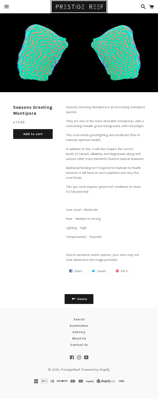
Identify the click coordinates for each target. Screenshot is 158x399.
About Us (79, 338)
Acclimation (79, 326)
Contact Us (79, 345)
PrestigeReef (70, 369)
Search (79, 319)
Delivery (79, 332)
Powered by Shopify (95, 369)
